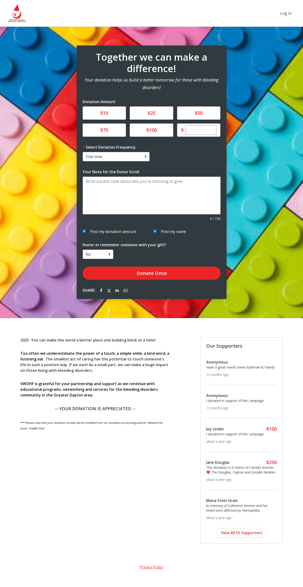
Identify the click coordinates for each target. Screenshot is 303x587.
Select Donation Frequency (111, 147)
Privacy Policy (151, 567)
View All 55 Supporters (241, 532)
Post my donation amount (113, 231)
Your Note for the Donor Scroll (111, 171)
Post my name (173, 231)
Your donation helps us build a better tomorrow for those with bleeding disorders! (151, 83)
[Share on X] (109, 290)
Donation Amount (99, 101)
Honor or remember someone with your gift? (124, 244)
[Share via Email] (125, 290)
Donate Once (152, 273)
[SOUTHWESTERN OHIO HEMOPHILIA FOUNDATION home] (17, 13)
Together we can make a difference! (151, 62)
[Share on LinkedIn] (118, 290)
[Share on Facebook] (101, 290)
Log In (286, 13)
